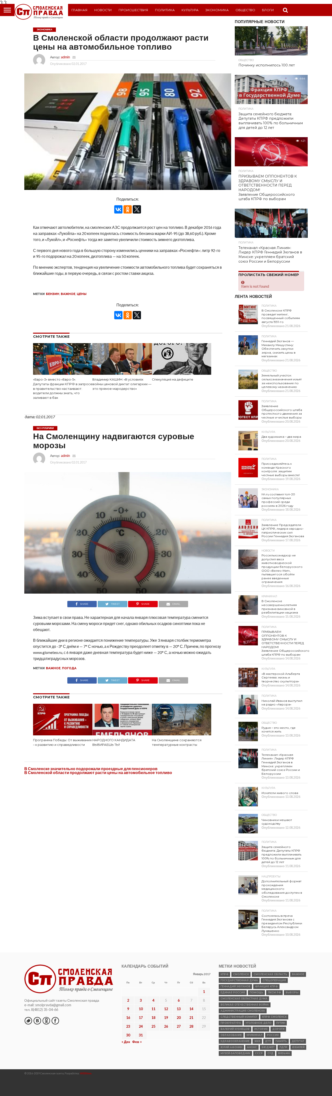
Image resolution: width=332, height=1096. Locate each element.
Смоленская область (270, 974)
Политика (165, 10)
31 (141, 1035)
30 (128, 1035)
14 (191, 1009)
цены (82, 294)
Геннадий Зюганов (235, 986)
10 (141, 1009)
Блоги (268, 10)
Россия (273, 1035)
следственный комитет (238, 1016)
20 (179, 1018)
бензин (52, 294)
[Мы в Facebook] (55, 1021)
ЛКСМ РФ (274, 992)
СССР (259, 1053)
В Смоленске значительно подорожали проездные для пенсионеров (90, 768)
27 (179, 1026)
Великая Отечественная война (244, 1004)
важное (68, 294)
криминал (254, 1035)
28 (191, 1026)
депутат (298, 1041)
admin (65, 57)
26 (166, 1026)
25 (153, 1026)
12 (166, 1009)
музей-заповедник (235, 1053)
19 (166, 1018)
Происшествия (133, 10)
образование (231, 1035)
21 (191, 1018)
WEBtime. (86, 1073)
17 (141, 1018)
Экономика (217, 10)
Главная (79, 10)
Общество (245, 10)
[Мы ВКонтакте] (37, 1021)
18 (153, 1018)
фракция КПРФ (266, 986)
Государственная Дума (239, 980)
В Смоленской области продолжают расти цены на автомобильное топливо (98, 772)
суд (270, 1053)
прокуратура (230, 1023)
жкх (257, 1041)
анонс (252, 1047)
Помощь (256, 992)
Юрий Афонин (231, 1047)
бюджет (268, 1047)
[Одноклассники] (127, 209)
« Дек (126, 1042)
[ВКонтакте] (118, 209)
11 (153, 1009)
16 (128, 1018)
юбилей (298, 1047)
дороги (278, 1029)
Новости (103, 10)
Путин (280, 1023)
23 (128, 1026)
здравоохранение (235, 1041)
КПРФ (224, 974)
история (261, 1029)
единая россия (232, 992)
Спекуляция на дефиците (172, 379)
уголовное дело (258, 1023)
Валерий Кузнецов (235, 1029)
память (281, 1041)
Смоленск (241, 974)
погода (69, 668)
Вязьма (284, 1053)
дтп (268, 1041)
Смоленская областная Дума (243, 998)
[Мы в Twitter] (28, 1021)
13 (179, 1009)
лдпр (283, 1047)
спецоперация (274, 980)
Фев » (137, 1042)
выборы (292, 992)
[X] (137, 209)
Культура (190, 10)
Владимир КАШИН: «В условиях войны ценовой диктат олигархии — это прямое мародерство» (121, 384)
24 (141, 1026)
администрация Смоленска (242, 1010)
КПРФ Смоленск (274, 1016)
